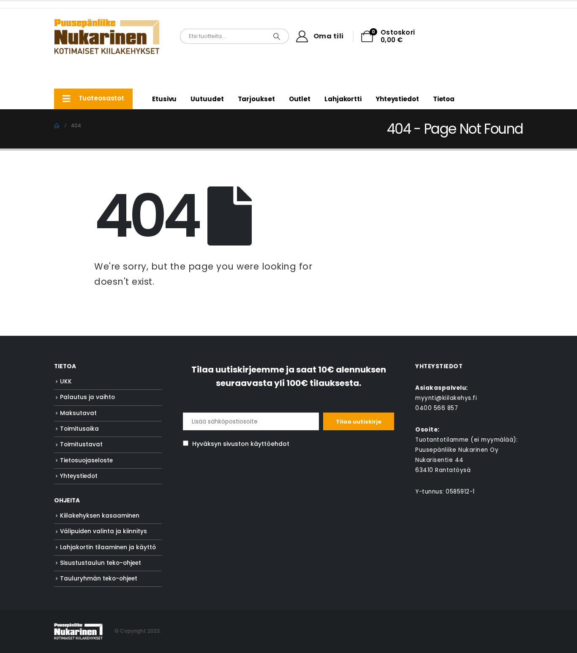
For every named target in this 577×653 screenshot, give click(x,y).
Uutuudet (207, 98)
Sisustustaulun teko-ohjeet (100, 563)
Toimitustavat (81, 444)
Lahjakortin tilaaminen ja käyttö (108, 547)
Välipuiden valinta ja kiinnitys (103, 531)
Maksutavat (78, 413)
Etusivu (164, 98)
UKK (66, 382)
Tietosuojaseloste (86, 460)
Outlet (299, 98)
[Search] (276, 36)
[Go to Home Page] (56, 126)
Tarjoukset (256, 98)
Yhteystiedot (397, 98)
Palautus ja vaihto (87, 397)
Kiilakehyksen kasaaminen (99, 516)
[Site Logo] (107, 36)
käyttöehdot (269, 444)
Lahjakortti (343, 98)
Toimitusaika (79, 429)
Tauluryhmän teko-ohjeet (98, 579)
